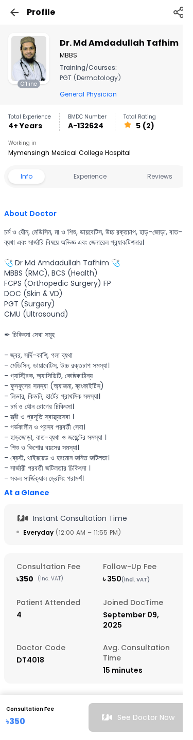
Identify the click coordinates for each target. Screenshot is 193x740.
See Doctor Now (145, 717)
